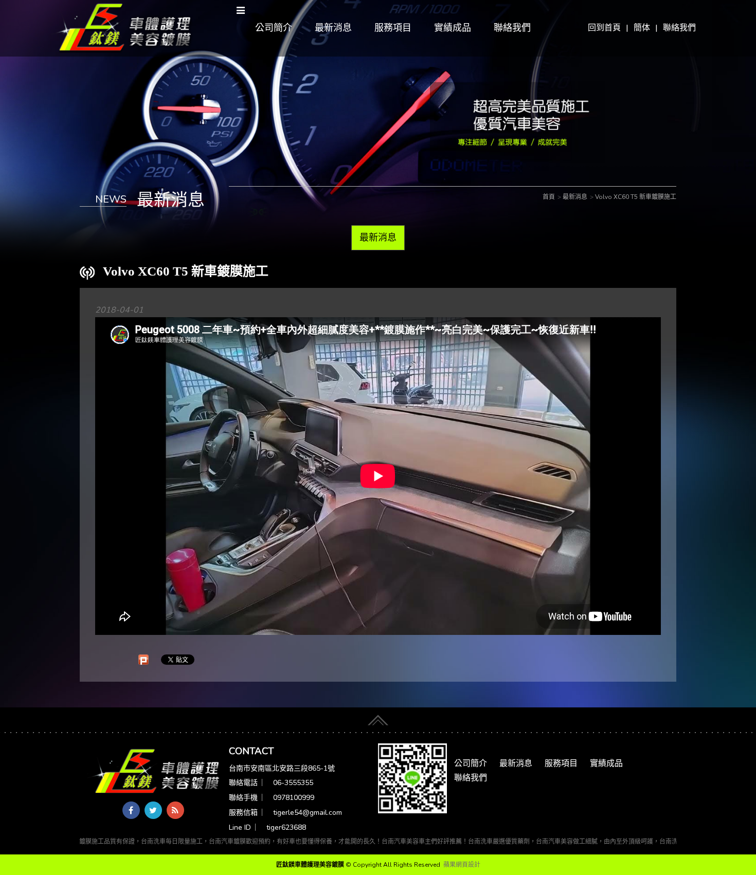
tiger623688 (286, 827)
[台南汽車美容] (121, 27)
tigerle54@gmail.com (307, 812)
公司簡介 (273, 28)
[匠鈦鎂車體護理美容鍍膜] (154, 771)
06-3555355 (293, 783)
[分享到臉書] (131, 810)
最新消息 (333, 28)
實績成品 (452, 28)
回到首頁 (604, 27)
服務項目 (392, 28)
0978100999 (293, 798)
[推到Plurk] (143, 659)
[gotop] (378, 716)
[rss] (175, 810)
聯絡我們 (679, 27)
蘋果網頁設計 (461, 865)
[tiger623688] (412, 777)
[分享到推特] (153, 810)
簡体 (642, 27)
